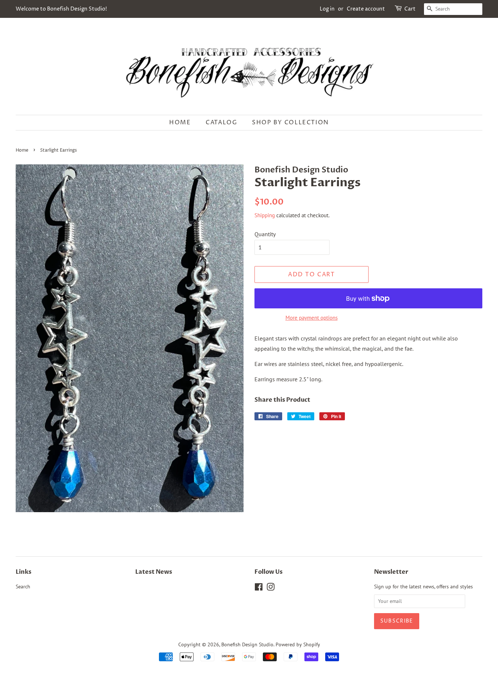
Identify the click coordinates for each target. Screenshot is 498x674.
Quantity (265, 234)
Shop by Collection (290, 122)
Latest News (153, 572)
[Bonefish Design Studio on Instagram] (270, 588)
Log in (327, 8)
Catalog (221, 122)
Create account (366, 8)
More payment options (311, 317)
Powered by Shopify (298, 644)
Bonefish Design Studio (247, 644)
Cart (410, 8)
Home (180, 122)
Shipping (264, 215)
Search (23, 586)
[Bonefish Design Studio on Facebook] (258, 588)
